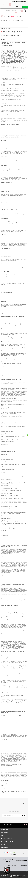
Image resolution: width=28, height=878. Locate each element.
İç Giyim (21, 20)
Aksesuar (9, 25)
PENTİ (16, 16)
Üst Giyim (3, 20)
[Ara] (18, 10)
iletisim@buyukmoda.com (6, 735)
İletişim (19, 25)
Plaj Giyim (14, 25)
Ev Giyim (17, 20)
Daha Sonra (18, 6)
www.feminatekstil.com (8, 721)
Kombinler (3, 25)
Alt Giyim (8, 20)
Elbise (12, 20)
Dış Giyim (21, 16)
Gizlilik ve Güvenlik (5, 28)
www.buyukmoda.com (9, 336)
